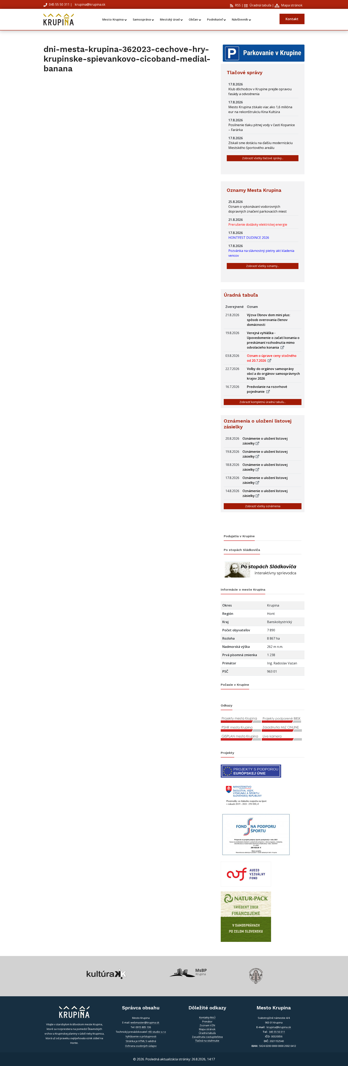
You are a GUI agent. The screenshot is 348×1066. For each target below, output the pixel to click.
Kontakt (292, 19)
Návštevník (240, 19)
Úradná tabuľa (260, 5)
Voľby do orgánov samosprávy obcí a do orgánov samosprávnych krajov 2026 (273, 374)
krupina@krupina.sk (89, 4)
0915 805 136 (143, 1027)
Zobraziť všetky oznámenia (262, 506)
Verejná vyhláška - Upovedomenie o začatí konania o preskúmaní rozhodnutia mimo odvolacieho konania (273, 340)
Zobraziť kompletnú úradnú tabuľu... (262, 402)
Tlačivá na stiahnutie (207, 1040)
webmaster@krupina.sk (144, 1022)
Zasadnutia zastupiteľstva (207, 1037)
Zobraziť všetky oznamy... (262, 266)
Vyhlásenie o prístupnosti (140, 1036)
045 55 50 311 (59, 4)
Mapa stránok (291, 5)
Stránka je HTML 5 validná (141, 1041)
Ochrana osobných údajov (140, 1046)
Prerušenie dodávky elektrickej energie (258, 224)
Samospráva (142, 19)
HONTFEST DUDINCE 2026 (249, 237)
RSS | (238, 5)
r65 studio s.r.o (157, 1032)
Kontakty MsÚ (207, 1017)
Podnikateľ (215, 19)
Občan (194, 19)
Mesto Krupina (113, 19)
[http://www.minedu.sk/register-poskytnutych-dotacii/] (246, 794)
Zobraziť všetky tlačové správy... (262, 158)
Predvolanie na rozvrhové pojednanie (267, 389)
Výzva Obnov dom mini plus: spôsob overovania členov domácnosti (268, 320)
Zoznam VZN (207, 1025)
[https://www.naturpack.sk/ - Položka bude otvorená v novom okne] (246, 916)
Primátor (207, 1021)
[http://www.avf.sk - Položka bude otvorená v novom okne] (246, 873)
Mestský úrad (170, 19)
